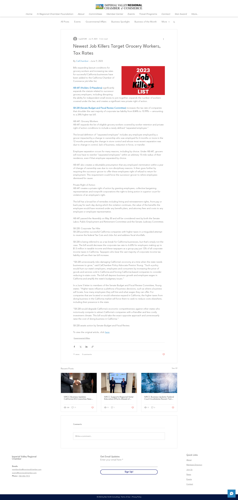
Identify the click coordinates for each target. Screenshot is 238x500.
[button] (174, 22)
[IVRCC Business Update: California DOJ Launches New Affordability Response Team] (79, 383)
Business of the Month (145, 21)
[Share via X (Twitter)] (80, 346)
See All (174, 368)
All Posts (65, 21)
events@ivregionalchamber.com (24, 473)
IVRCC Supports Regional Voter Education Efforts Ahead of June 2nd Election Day (119, 398)
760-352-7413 (24, 476)
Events (77, 21)
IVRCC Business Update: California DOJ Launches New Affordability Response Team (77, 398)
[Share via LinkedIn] (86, 346)
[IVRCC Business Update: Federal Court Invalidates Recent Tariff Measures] (159, 383)
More (164, 21)
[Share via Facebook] (74, 346)
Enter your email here (110, 460)
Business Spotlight (120, 21)
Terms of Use (125, 497)
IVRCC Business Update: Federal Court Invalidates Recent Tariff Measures (159, 398)
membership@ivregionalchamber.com (26, 469)
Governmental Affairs (96, 21)
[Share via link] (92, 346)
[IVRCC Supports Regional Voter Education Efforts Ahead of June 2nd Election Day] (119, 383)
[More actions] (163, 38)
